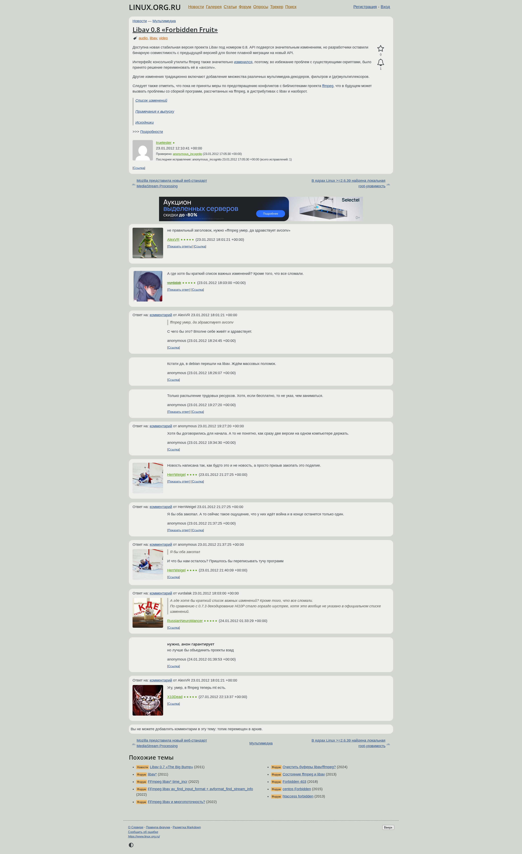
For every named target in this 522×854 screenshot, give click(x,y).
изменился (243, 62)
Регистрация (365, 6)
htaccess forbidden (298, 796)
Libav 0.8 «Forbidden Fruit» (175, 29)
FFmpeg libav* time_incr (167, 782)
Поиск (290, 6)
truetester (163, 143)
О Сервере (135, 827)
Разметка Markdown (187, 827)
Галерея (214, 6)
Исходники (144, 122)
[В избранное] (381, 48)
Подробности (151, 132)
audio (143, 38)
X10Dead (174, 697)
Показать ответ (179, 289)
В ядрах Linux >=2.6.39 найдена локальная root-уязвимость (348, 183)
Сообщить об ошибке (143, 832)
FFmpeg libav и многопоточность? (176, 802)
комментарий (161, 315)
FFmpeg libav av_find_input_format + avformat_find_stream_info (200, 789)
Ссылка (138, 168)
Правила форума (158, 827)
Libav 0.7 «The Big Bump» (171, 767)
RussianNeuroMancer (185, 621)
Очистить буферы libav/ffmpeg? (309, 767)
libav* (152, 774)
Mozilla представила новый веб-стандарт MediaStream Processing (172, 183)
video (163, 38)
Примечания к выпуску (154, 111)
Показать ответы (180, 246)
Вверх (388, 827)
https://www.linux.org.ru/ (144, 836)
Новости (196, 6)
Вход (385, 6)
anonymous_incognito (187, 154)
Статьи (230, 6)
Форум (245, 6)
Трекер (276, 6)
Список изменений (151, 100)
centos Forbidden (297, 789)
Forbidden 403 (294, 782)
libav (153, 38)
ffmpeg (327, 86)
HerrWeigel (176, 475)
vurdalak (174, 283)
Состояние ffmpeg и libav (304, 774)
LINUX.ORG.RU (155, 7)
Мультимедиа (164, 21)
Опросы (260, 6)
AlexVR (173, 240)
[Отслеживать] (381, 62)
